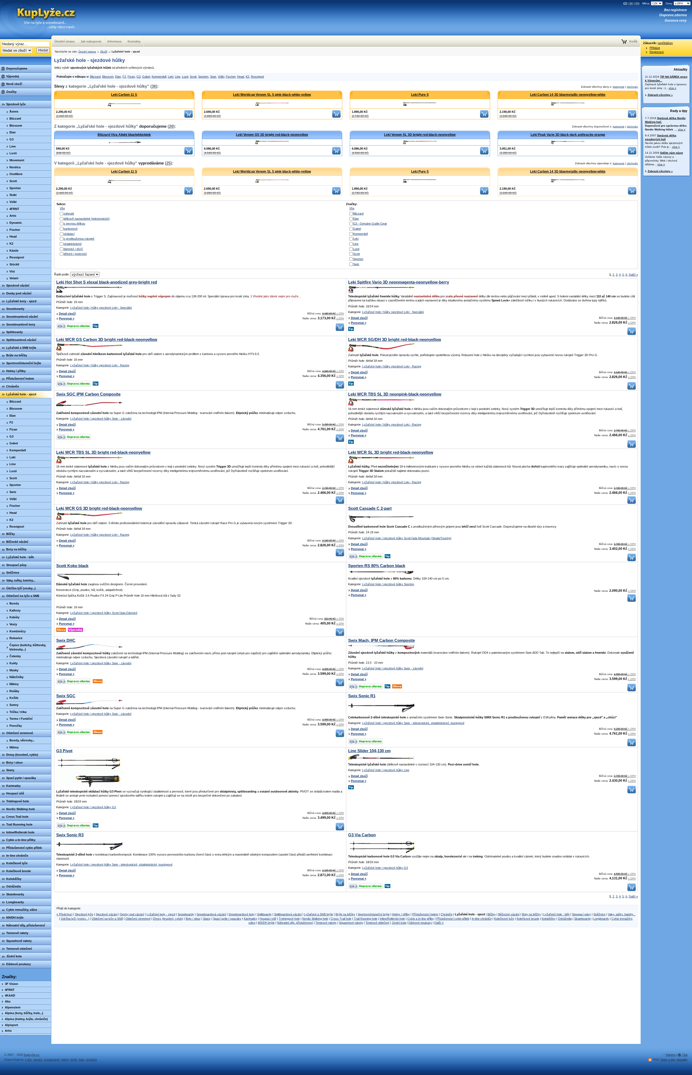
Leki (170, 76)
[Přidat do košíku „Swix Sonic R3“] (340, 885)
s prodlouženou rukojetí (79, 238)
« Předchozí (64, 914)
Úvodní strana (87, 51)
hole (81, 1059)
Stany (207, 918)
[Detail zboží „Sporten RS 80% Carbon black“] (381, 574)
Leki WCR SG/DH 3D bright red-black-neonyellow (394, 339)
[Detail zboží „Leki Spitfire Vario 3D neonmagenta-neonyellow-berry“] (381, 292)
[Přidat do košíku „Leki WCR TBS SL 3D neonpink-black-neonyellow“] (631, 446)
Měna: (646, 3)
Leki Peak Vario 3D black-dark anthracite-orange (568, 135)
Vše (62, 208)
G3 (139, 76)
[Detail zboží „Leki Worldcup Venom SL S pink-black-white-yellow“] (272, 104)
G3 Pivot (64, 751)
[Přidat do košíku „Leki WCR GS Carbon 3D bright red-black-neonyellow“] (340, 387)
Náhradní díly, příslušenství (295, 922)
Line (177, 76)
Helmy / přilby (401, 914)
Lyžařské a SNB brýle (318, 914)
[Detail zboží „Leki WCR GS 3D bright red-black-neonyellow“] (89, 519)
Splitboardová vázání (288, 914)
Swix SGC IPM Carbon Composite (88, 394)
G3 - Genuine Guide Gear (370, 223)
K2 (247, 76)
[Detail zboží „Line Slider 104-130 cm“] (381, 760)
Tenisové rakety (326, 922)
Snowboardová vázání (211, 914)
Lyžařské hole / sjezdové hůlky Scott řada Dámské (103, 612)
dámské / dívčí (73, 249)
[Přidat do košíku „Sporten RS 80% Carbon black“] (631, 600)
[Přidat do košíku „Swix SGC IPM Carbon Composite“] (340, 440)
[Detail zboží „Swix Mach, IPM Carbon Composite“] (381, 648)
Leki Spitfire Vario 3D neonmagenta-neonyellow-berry (398, 282)
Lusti (185, 76)
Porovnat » (66, 318)
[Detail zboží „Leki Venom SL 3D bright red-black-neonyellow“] (420, 142)
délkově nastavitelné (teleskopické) (87, 218)
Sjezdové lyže (84, 914)
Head (240, 76)
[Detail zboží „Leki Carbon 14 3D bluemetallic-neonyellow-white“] (568, 104)
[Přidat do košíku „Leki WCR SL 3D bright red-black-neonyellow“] (631, 502)
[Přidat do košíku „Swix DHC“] (340, 685)
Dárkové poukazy (420, 922)
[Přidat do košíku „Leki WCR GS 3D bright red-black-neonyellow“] (340, 555)
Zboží (103, 51)
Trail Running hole (365, 918)
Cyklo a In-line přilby (420, 918)
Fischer (230, 76)
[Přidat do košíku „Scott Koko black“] (340, 634)
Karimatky (250, 918)
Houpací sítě (268, 918)
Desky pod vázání (132, 914)
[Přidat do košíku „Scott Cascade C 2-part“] (631, 560)
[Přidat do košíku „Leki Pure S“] (484, 116)
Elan (118, 76)
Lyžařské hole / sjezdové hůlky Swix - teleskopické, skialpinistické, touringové (413, 723)
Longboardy (601, 918)
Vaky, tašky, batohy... (622, 914)
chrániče (91, 1059)
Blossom (108, 76)
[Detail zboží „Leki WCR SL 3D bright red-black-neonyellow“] (381, 462)
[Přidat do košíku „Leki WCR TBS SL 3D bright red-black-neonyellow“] (340, 502)
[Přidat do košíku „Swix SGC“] (340, 736)
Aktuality (680, 69)
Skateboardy (582, 918)
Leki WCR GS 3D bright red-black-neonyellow (99, 508)
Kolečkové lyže (504, 918)
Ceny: (670, 3)
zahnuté (69, 213)
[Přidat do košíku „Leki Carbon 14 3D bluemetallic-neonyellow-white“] (632, 116)
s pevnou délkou (74, 223)
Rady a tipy (678, 111)
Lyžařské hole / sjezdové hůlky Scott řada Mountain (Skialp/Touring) (406, 538)
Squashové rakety (351, 922)
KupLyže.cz (31, 1054)
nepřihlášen (665, 43)
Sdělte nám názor (671, 152)
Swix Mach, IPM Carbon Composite (381, 640)
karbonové (71, 228)
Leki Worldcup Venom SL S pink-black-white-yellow (272, 95)
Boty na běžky (531, 914)
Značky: (9, 977)
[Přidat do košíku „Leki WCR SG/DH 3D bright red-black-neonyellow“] (631, 388)
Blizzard (95, 76)
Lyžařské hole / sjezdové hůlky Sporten (388, 584)
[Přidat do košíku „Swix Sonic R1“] (631, 745)
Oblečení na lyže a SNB (107, 918)
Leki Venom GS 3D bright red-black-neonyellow (272, 135)
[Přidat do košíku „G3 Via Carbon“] (631, 890)
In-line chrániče (482, 918)
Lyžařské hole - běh (556, 914)
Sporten (203, 76)
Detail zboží (67, 313)
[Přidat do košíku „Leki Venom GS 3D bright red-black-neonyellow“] (336, 153)
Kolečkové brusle (528, 918)
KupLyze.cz (44, 14)
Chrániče (447, 914)
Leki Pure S (420, 95)
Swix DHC (65, 640)
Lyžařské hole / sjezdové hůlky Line (385, 770)
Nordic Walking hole (315, 918)
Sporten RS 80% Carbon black (376, 566)
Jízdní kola (399, 922)
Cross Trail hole (341, 918)
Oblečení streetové (138, 918)
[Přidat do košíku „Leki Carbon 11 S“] (188, 116)
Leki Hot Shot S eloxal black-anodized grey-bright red (106, 282)
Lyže (28, 1059)
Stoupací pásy (581, 914)
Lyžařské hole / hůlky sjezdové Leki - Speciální (101, 307)
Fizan (131, 76)
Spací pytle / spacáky (227, 918)
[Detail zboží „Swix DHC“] (89, 648)
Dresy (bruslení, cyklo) (168, 918)
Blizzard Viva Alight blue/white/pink (124, 135)
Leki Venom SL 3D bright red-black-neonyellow (419, 135)
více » (672, 88)
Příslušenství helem (425, 914)
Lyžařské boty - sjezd (161, 914)
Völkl (221, 76)
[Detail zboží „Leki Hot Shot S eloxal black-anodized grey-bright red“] (89, 292)
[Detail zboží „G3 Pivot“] (89, 787)
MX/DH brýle (266, 922)
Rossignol (257, 76)
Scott (193, 76)
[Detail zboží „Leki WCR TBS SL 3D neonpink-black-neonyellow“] (381, 404)
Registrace (657, 52)
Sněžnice (599, 914)
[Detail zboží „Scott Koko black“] (89, 579)
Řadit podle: (62, 274)
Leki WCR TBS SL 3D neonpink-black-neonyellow (394, 394)
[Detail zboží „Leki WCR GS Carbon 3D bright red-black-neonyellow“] (89, 349)
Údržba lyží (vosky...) (75, 918)
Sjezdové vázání (107, 914)
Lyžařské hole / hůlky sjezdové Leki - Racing (99, 365)
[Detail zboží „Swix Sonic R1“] (381, 713)
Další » (633, 274)
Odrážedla (565, 918)
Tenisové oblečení (377, 922)
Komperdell (159, 76)
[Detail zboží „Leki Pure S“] (420, 104)
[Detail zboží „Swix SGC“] (89, 703)
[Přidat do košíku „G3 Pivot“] (340, 829)
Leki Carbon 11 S (124, 95)
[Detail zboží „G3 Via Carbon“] (381, 852)
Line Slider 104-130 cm (369, 751)
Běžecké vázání (509, 914)
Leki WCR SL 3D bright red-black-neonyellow (390, 452)
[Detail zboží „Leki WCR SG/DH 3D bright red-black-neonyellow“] (381, 350)
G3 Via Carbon (362, 835)
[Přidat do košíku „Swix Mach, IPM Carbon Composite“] (631, 690)
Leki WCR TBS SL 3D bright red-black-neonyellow (103, 452)
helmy (65, 1059)
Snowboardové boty (241, 914)
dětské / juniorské (75, 253)
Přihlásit (655, 48)
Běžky (491, 914)
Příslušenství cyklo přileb (452, 918)
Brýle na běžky (345, 914)
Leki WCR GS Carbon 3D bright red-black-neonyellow (106, 339)
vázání (37, 1059)
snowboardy (52, 1059)
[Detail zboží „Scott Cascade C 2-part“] (381, 522)
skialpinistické (73, 243)
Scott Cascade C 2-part (370, 508)
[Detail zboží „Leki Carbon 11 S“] (124, 104)
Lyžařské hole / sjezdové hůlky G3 (93, 807)
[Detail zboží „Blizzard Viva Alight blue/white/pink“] (124, 142)
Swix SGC (65, 696)
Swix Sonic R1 (361, 696)
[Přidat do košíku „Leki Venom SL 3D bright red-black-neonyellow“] (484, 153)
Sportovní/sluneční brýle (374, 914)
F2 (124, 76)
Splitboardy (264, 914)
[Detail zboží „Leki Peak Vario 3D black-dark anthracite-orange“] (568, 142)
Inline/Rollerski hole (392, 918)
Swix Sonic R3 (70, 835)
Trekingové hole (289, 918)
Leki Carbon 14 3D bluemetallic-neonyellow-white (568, 95)
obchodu (632, 86)
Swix (213, 76)
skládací (69, 233)
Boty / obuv (193, 918)
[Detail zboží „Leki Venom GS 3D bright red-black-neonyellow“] (272, 142)
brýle (74, 1059)
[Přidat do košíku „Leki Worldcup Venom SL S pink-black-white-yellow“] (336, 116)
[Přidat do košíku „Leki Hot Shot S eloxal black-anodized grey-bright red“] (340, 329)
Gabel (146, 76)
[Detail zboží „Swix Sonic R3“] (89, 850)
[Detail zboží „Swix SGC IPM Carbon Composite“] (89, 408)
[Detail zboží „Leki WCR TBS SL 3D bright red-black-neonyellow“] (89, 462)
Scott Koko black (72, 566)
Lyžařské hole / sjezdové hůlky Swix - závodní (100, 418)
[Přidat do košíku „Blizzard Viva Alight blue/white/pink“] (188, 153)
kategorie (618, 86)
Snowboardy (186, 914)
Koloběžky (548, 918)
